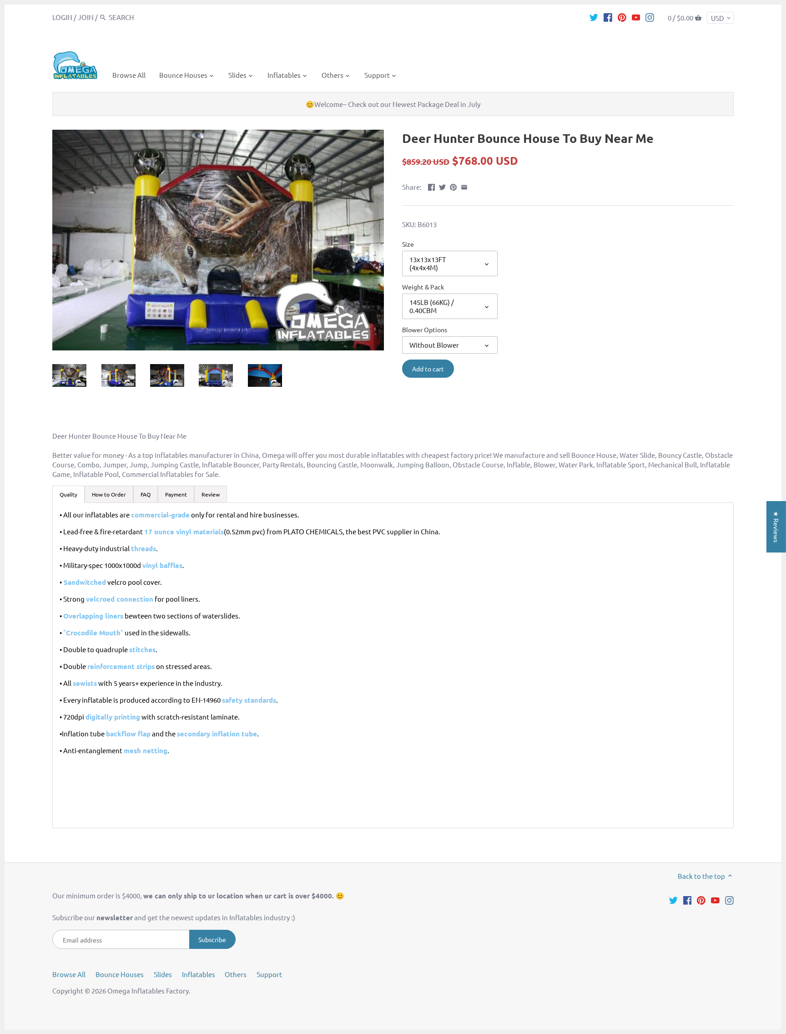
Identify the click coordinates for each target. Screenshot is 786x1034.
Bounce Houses (120, 974)
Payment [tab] (176, 494)
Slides (163, 974)
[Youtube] (636, 16)
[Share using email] (464, 186)
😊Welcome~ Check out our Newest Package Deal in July (393, 104)
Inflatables (198, 974)
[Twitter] (594, 16)
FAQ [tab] (146, 494)
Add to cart (428, 369)
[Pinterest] (622, 16)
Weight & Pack (423, 286)
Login (62, 17)
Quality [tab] (68, 494)
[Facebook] (608, 16)
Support (269, 974)
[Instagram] (649, 16)
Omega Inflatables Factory (148, 990)
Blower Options (424, 329)
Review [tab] (211, 494)
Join (86, 17)
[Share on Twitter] (442, 186)
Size (408, 244)
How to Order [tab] (109, 494)
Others (236, 974)
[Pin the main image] (453, 186)
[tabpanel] (392, 665)
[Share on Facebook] (431, 186)
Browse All (69, 974)
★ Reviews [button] (776, 526)
